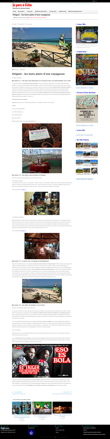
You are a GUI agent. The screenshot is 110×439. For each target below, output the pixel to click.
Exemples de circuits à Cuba (40, 11)
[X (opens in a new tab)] (93, 1)
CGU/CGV (85, 430)
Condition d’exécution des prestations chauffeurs (92, 432)
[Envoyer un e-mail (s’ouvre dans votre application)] (96, 1)
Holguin (27, 17)
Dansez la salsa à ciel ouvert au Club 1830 (62, 415)
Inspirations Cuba (62, 11)
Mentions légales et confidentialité (89, 427)
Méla (15, 24)
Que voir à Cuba (53, 11)
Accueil (14, 1)
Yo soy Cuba (29, 11)
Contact (28, 1)
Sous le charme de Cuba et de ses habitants (42, 416)
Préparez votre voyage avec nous (74, 11)
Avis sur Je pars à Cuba (21, 1)
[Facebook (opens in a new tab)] (94, 1)
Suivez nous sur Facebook (85, 179)
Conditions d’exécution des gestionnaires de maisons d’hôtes (94, 434)
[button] (21, 11)
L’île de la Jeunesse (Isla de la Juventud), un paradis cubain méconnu (22, 417)
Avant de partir (21, 11)
